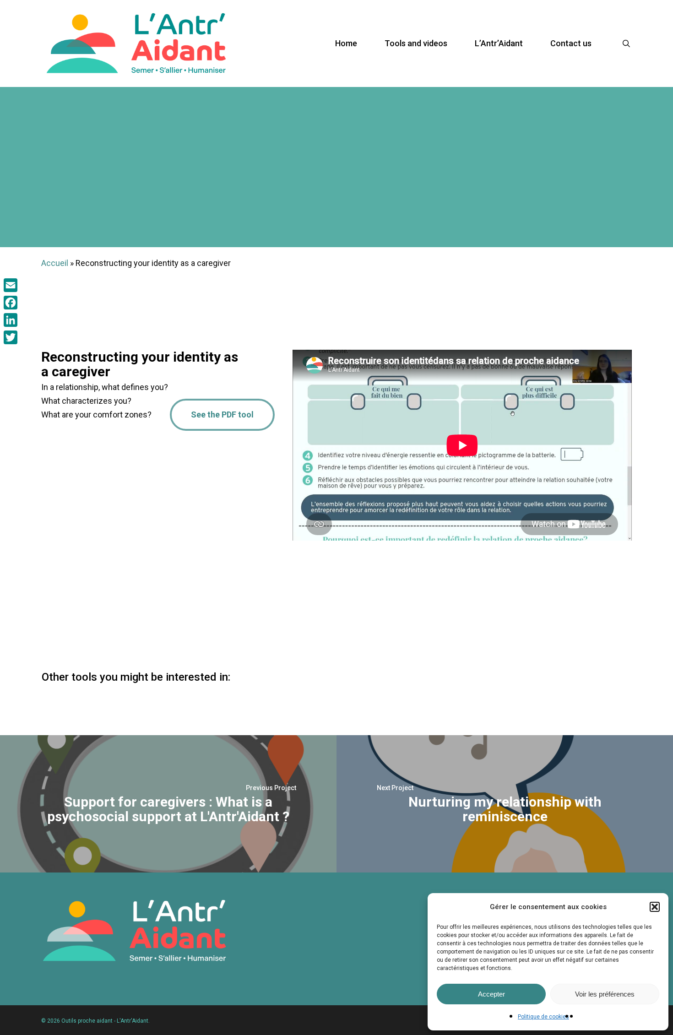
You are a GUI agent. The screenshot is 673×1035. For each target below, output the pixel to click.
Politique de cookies (543, 1016)
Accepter (491, 994)
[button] (654, 906)
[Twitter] (10, 337)
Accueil (54, 263)
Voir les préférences (605, 994)
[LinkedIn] (10, 320)
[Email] (10, 285)
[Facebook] (10, 302)
